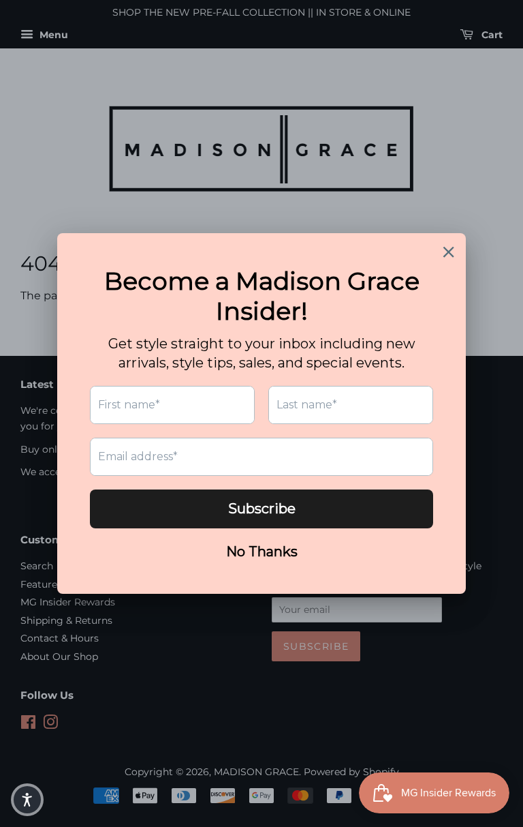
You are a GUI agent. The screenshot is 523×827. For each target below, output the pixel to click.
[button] (27, 799)
